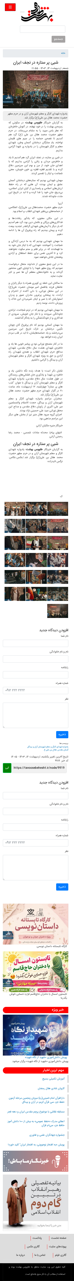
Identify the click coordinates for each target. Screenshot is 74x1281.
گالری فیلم (60, 1255)
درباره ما (20, 1255)
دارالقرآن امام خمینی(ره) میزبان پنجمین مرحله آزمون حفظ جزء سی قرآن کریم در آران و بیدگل (37, 1100)
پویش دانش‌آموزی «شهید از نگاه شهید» (46, 1057)
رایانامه (64, 668)
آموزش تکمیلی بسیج (53, 1079)
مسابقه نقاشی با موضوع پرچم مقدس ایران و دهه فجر (36, 1112)
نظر (66, 699)
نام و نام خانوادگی (59, 652)
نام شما (64, 636)
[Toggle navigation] (10, 7)
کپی (7, 768)
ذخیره (62, 734)
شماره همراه (62, 683)
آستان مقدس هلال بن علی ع (56, 750)
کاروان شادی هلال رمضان (51, 1088)
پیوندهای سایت (57, 1246)
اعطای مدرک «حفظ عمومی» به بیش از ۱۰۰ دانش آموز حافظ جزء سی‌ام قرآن (36, 1123)
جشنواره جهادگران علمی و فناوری (47, 1135)
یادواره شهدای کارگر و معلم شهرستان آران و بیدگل (47, 747)
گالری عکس (33, 1246)
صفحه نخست (58, 1238)
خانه (63, 53)
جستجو (58, 39)
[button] (57, 510)
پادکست (37, 1238)
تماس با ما (40, 1255)
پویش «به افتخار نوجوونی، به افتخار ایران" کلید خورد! (36, 1145)
